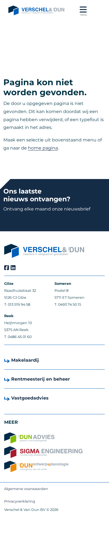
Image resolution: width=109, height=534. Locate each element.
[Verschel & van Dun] (36, 11)
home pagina (43, 148)
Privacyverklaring (19, 501)
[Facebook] (6, 267)
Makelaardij (25, 360)
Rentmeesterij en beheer (40, 379)
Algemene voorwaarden (26, 489)
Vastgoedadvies (30, 398)
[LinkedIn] (13, 267)
